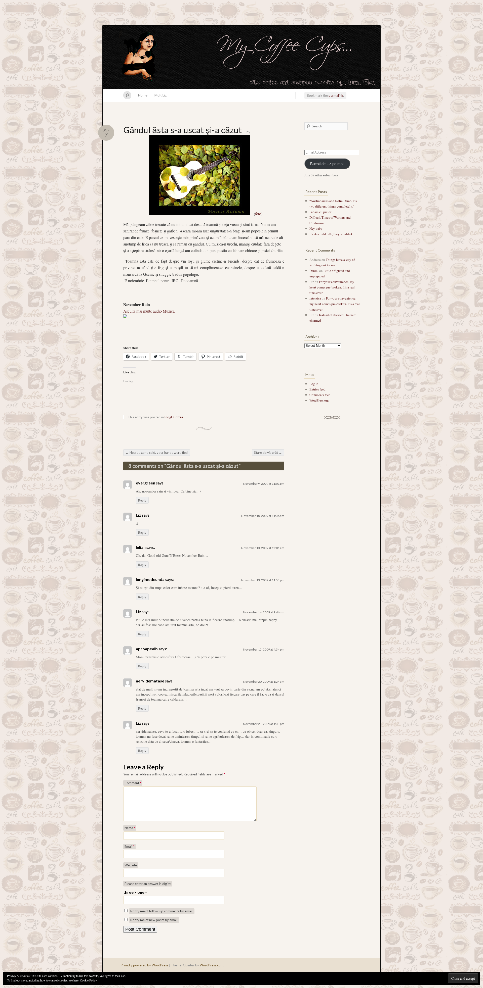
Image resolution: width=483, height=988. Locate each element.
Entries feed (317, 389)
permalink (336, 95)
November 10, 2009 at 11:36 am (262, 516)
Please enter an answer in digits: (148, 884)
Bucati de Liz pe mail (327, 164)
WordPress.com (211, 965)
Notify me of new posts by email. (154, 920)
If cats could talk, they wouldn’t (330, 234)
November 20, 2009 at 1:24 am (263, 681)
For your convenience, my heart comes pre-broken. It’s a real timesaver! (332, 287)
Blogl (168, 417)
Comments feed (320, 394)
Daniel (313, 270)
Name (130, 828)
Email (129, 847)
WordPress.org (319, 400)
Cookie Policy (88, 980)
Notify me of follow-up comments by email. (161, 911)
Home (142, 95)
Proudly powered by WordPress (144, 965)
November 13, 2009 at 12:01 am (262, 548)
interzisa (315, 298)
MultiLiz (160, 95)
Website (131, 865)
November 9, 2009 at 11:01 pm (263, 483)
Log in (313, 383)
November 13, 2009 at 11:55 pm (262, 580)
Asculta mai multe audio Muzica (149, 311)
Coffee (178, 417)
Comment (133, 783)
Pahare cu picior (320, 212)
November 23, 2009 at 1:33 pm (263, 724)
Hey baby (316, 228)
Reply (142, 500)
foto (258, 213)
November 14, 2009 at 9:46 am (263, 612)
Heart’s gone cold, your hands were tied (157, 453)
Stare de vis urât (268, 453)
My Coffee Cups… (241, 57)
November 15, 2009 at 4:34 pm (263, 649)
